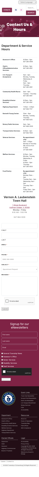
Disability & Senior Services (10, 425)
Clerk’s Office (6, 421)
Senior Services (9, 360)
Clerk (3, 444)
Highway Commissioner (9, 448)
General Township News (12, 353)
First (4, 230)
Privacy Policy (25, 444)
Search (31, 13)
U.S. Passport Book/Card (28, 403)
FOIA (22, 407)
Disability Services (10, 363)
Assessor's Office (9, 357)
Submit (5, 309)
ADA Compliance (26, 428)
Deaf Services (8, 366)
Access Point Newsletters (28, 398)
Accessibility (24, 410)
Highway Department (8, 430)
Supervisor (5, 441)
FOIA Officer (24, 425)
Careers (3, 461)
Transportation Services (9, 432)
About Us (23, 418)
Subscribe (6, 379)
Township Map (25, 423)
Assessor (4, 446)
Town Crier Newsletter (27, 396)
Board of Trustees (7, 451)
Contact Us (10, 461)
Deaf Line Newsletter (27, 400)
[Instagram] (21, 10)
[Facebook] (16, 10)
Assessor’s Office (7, 418)
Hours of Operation (26, 421)
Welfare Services (7, 428)
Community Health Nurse (9, 423)
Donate (7, 10)
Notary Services (25, 405)
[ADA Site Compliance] (9, 393)
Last (4, 240)
